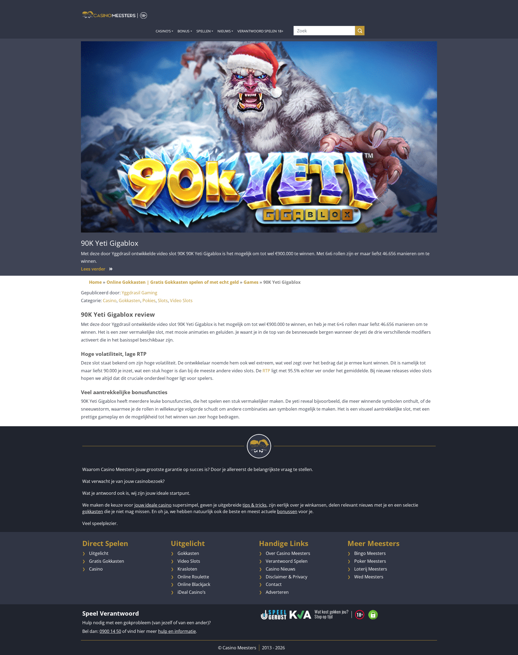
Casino (110, 300)
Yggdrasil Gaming (139, 293)
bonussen (287, 511)
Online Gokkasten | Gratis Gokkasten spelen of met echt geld (173, 282)
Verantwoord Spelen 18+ (260, 31)
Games (251, 282)
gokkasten (92, 511)
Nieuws (224, 31)
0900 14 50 (110, 631)
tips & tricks (255, 505)
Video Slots (181, 300)
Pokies (149, 300)
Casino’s (163, 31)
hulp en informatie (177, 631)
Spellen (203, 31)
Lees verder (97, 269)
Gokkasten (129, 300)
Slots (163, 300)
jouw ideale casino (153, 505)
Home (95, 282)
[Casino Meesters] (114, 15)
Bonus (183, 31)
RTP (266, 371)
